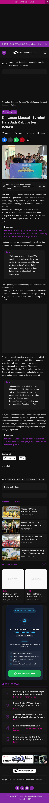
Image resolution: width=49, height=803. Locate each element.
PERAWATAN (31, 479)
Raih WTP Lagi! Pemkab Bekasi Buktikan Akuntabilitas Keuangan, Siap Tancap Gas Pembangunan (25, 441)
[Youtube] (27, 788)
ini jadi (41, 357)
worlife (16, 731)
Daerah (6, 112)
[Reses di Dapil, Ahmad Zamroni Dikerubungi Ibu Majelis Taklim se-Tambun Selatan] (36, 579)
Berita (15, 697)
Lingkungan (17, 728)
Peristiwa (32, 728)
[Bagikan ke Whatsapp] (16, 139)
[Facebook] (17, 788)
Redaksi (39, 780)
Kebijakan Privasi (8, 780)
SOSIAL (42, 479)
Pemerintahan (24, 697)
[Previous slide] (42, 564)
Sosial (13, 112)
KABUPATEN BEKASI (16, 479)
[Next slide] (45, 564)
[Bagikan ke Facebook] (4, 139)
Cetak (42, 133)
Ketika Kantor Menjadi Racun (26, 726)
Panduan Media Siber (25, 780)
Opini (26, 728)
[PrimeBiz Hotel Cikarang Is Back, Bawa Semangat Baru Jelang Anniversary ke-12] (11, 554)
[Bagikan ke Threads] (28, 139)
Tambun (38, 203)
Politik (5, 591)
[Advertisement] (24, 87)
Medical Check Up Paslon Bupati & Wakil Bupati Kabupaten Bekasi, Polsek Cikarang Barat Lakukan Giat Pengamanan (25, 233)
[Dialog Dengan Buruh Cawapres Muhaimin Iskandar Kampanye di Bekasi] (13, 579)
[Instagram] (22, 788)
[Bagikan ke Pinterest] (22, 139)
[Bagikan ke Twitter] (10, 139)
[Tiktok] (32, 788)
